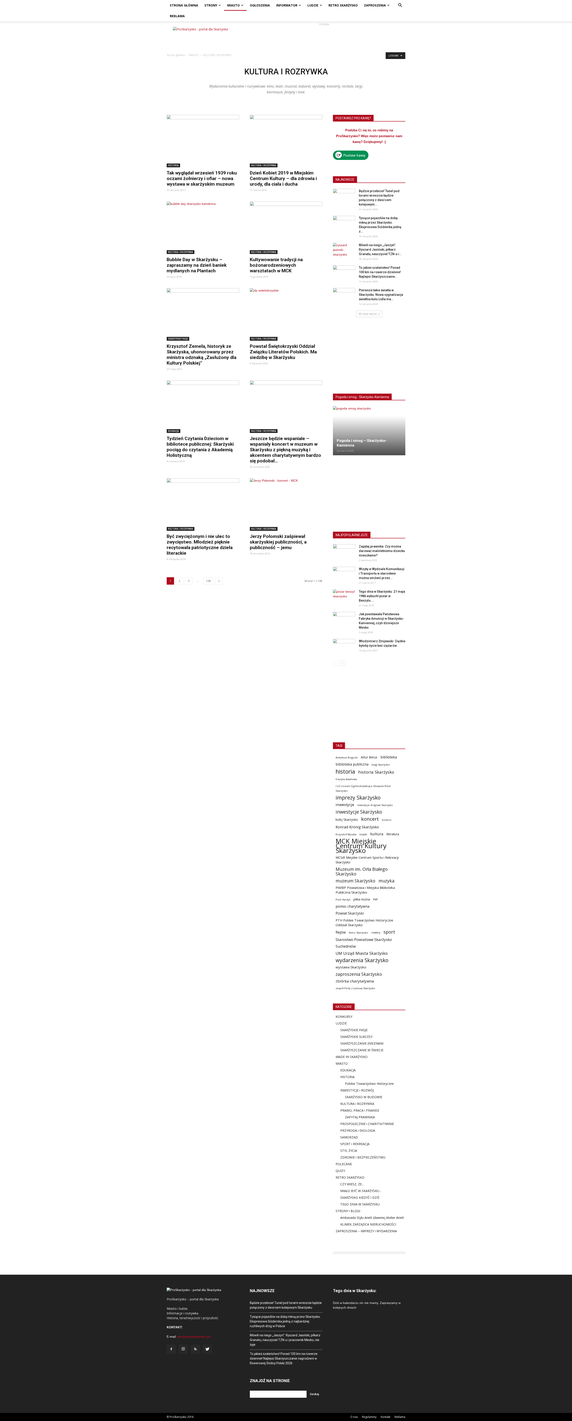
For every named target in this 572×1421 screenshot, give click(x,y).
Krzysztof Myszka (346, 834)
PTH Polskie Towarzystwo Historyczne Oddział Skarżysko (364, 922)
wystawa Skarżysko (351, 967)
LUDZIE (312, 5)
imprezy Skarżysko (358, 797)
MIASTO (233, 5)
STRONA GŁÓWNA (184, 5)
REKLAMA (177, 16)
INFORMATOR (286, 5)
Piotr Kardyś (343, 899)
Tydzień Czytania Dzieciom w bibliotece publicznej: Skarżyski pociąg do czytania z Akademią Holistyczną (200, 447)
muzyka (386, 880)
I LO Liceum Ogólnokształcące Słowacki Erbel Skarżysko (363, 788)
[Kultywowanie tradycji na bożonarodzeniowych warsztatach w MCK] (286, 228)
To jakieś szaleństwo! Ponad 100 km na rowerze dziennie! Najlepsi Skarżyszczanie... (380, 272)
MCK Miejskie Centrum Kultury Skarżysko (361, 846)
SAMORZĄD (349, 1137)
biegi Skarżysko (381, 764)
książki (363, 834)
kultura (376, 833)
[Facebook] (171, 1349)
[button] (400, 6)
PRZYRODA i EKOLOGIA (357, 1130)
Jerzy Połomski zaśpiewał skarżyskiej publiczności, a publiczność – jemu (278, 542)
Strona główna (176, 55)
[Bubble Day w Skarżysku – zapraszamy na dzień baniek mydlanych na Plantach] (203, 228)
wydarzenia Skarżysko (362, 960)
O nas (354, 1417)
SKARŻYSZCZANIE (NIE (357, 1043)
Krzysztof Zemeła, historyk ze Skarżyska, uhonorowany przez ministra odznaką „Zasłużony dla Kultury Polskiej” (201, 355)
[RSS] (195, 1349)
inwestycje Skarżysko (359, 812)
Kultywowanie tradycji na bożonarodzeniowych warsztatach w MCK (276, 265)
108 (208, 581)
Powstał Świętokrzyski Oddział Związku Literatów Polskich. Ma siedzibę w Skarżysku (283, 352)
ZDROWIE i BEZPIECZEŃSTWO (362, 1157)
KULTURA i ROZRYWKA (263, 165)
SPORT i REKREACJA (355, 1144)
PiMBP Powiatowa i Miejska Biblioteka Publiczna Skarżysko (365, 889)
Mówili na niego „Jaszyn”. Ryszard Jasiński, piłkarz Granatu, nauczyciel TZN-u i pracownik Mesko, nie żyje (285, 1339)
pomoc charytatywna (352, 906)
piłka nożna (361, 899)
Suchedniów (346, 946)
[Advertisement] (324, 37)
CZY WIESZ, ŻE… (352, 1184)
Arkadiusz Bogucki (347, 757)
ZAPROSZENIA (375, 5)
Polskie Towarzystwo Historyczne (369, 1083)
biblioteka (389, 757)
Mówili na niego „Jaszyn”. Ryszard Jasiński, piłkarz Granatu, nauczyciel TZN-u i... (380, 249)
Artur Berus (369, 757)
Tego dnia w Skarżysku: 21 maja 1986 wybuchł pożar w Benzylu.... (382, 596)
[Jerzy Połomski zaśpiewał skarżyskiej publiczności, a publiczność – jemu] (286, 504)
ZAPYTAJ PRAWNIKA (360, 1117)
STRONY (210, 5)
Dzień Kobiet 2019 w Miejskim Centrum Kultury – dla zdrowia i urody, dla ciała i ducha (283, 178)
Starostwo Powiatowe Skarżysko (364, 939)
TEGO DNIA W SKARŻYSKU (360, 1204)
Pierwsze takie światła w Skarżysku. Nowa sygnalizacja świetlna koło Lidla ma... (381, 294)
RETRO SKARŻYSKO (343, 5)
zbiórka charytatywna (355, 981)
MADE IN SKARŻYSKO (352, 1057)
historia (345, 771)
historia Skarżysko (376, 772)
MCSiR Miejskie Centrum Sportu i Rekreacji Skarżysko (367, 859)
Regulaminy (369, 1417)
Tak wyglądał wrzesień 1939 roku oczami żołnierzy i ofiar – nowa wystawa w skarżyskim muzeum (202, 178)
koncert (370, 818)
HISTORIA (173, 165)
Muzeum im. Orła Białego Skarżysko (362, 871)
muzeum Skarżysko (355, 880)
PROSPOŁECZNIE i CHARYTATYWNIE (367, 1124)
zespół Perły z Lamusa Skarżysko (355, 988)
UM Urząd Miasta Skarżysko (362, 953)
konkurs (386, 819)
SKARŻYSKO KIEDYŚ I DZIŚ (359, 1197)
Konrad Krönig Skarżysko (357, 827)
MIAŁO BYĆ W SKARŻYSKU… (361, 1191)
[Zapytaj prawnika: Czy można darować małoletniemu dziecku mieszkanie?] (344, 552)
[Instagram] (183, 1349)
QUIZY (340, 1171)
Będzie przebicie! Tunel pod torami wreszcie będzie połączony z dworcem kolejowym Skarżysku (286, 1305)
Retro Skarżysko (358, 932)
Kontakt (385, 1417)
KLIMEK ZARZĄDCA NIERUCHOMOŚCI (368, 1224)
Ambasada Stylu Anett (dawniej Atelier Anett (372, 1217)
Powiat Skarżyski (350, 913)
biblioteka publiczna (352, 764)
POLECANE (344, 1164)
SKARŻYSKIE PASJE (178, 338)
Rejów (341, 932)
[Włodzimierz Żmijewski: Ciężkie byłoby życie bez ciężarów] (344, 647)
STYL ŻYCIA (348, 1150)
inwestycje (345, 804)
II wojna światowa (346, 779)
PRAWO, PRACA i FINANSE (359, 1110)
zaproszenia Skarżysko (359, 974)
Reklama (400, 1417)
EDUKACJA (173, 430)
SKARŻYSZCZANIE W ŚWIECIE (361, 1050)
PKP (375, 899)
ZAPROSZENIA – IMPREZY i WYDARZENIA (366, 1231)
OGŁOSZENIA (260, 5)
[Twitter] (207, 1349)
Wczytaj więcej (368, 314)
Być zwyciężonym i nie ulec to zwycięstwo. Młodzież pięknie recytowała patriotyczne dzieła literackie (200, 545)
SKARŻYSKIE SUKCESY (356, 1037)
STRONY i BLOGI (348, 1211)
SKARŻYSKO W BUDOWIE (363, 1097)
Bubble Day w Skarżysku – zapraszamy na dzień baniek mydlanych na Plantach (197, 265)
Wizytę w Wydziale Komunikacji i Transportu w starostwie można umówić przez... (381, 573)
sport (389, 932)
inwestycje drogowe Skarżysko (375, 805)
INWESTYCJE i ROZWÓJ (357, 1090)
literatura (393, 834)
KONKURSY (344, 1016)
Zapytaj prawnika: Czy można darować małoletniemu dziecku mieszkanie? (382, 551)
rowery (375, 932)
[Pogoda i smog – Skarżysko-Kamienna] (369, 430)
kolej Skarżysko (347, 819)
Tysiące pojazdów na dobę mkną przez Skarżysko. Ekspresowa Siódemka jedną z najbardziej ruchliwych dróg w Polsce (285, 1321)
